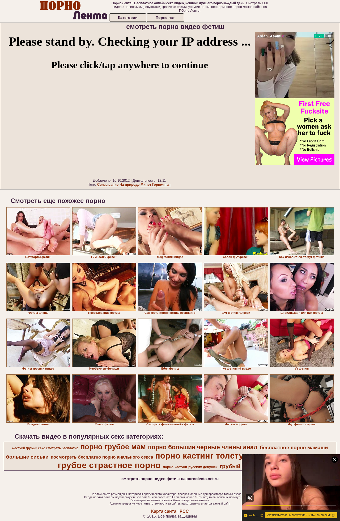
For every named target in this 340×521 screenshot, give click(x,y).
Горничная (161, 185)
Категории (128, 17)
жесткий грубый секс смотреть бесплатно (45, 448)
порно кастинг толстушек (207, 455)
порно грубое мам (113, 447)
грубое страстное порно (109, 465)
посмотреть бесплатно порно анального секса (102, 457)
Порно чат (165, 17)
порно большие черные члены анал (203, 447)
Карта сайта (163, 511)
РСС (184, 511)
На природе (129, 185)
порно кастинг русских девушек (190, 467)
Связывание (107, 185)
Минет (146, 185)
